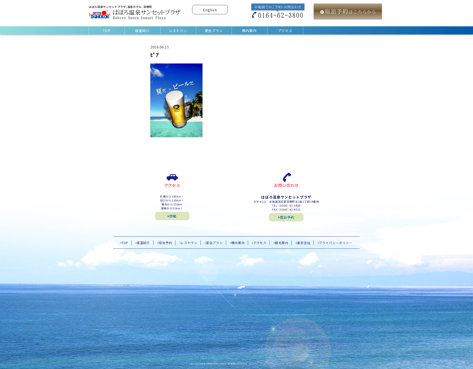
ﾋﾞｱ (154, 55)
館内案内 (249, 30)
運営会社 (303, 242)
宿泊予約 (287, 217)
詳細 (172, 216)
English (210, 9)
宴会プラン (214, 30)
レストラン (178, 30)
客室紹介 (142, 30)
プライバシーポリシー (336, 242)
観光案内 (281, 242)
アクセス (285, 30)
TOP (106, 30)
